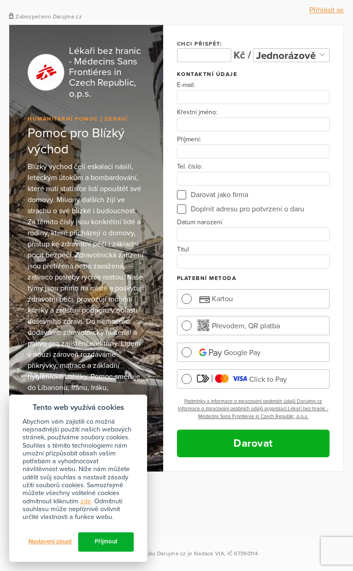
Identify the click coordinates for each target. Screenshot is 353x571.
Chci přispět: (199, 44)
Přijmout (106, 541)
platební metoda (207, 278)
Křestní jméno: (197, 112)
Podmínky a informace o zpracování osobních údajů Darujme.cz (253, 401)
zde (85, 501)
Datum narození (199, 222)
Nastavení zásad (50, 541)
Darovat (253, 443)
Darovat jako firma (219, 194)
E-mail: (186, 85)
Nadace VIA (209, 553)
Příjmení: (189, 139)
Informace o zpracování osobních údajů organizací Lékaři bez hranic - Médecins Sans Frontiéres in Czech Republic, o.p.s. (253, 413)
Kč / (242, 55)
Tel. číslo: (189, 166)
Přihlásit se (326, 10)
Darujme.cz (171, 553)
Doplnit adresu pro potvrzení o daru (247, 209)
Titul (183, 249)
